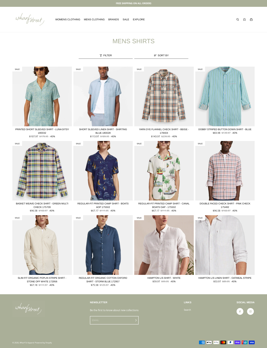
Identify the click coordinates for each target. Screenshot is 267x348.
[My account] (244, 19)
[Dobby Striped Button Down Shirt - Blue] (225, 96)
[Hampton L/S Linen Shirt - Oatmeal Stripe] (225, 245)
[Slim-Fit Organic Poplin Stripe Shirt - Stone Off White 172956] (42, 245)
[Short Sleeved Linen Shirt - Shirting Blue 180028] (103, 96)
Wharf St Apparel (27, 342)
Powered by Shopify (43, 342)
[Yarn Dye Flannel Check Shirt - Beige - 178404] (164, 96)
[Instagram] (250, 311)
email (95, 320)
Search (187, 309)
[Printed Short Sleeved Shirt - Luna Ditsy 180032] (42, 96)
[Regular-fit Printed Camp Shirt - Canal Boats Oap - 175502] (164, 171)
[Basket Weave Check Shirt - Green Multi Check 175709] (42, 171)
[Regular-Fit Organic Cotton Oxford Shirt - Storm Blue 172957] (103, 245)
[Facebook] (240, 311)
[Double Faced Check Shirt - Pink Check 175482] (225, 171)
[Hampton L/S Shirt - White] (164, 245)
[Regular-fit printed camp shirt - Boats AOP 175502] (103, 171)
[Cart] (251, 19)
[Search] (237, 19)
